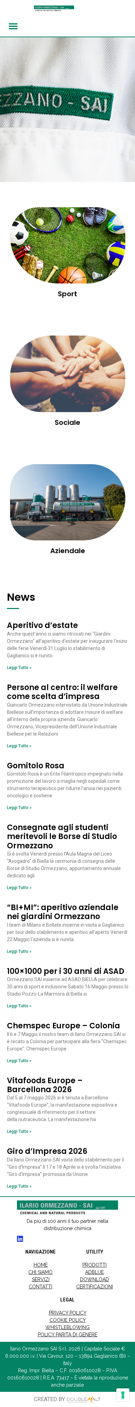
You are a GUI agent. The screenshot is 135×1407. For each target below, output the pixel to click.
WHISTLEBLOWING (67, 1327)
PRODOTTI (94, 1265)
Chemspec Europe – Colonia (63, 1025)
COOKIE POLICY (68, 1320)
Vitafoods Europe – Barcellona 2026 (45, 1085)
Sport (67, 294)
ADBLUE (94, 1272)
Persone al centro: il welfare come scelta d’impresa (62, 692)
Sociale (67, 422)
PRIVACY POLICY (68, 1313)
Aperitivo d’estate (42, 625)
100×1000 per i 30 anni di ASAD (65, 971)
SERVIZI (41, 1279)
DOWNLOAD (94, 1279)
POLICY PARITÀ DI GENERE (67, 1334)
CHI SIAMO (40, 1272)
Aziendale (67, 551)
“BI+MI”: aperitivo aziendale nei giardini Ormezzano (62, 912)
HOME (41, 1265)
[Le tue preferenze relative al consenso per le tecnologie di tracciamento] (122, 1394)
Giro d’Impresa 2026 (47, 1151)
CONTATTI (40, 1286)
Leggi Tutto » (19, 667)
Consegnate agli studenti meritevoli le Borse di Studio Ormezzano (62, 836)
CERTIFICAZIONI (94, 1286)
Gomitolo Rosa (35, 765)
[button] (13, 26)
